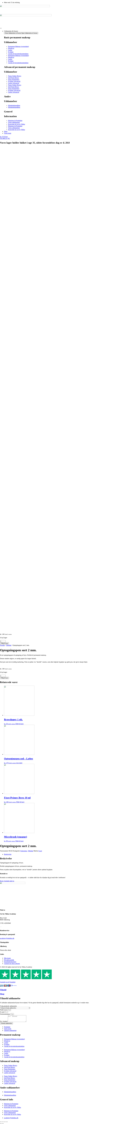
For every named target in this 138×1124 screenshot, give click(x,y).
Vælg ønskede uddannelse (8, 1006)
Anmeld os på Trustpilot (7, 982)
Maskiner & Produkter (15, 120)
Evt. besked (4, 1021)
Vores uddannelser (14, 122)
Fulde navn (4, 1010)
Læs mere (19, 763)
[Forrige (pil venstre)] (1, 1123)
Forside (2, 645)
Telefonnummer (5, 1014)
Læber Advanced (13, 83)
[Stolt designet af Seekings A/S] (1, 926)
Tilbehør (8, 645)
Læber (10, 50)
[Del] (3, 1121)
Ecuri (40, 851)
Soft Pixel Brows (13, 78)
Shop (2, 994)
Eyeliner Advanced (14, 81)
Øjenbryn (11, 48)
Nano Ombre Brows (14, 76)
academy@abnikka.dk (7, 938)
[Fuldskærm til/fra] (5, 1121)
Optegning (23, 851)
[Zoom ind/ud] (7, 1121)
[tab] (71, 854)
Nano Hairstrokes (13, 79)
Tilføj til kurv (4, 643)
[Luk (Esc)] (1, 1121)
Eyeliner (10, 52)
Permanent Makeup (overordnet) (18, 46)
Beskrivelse (7, 854)
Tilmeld (3, 990)
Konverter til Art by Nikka (16, 124)
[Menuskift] (1, 28)
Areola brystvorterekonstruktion (18, 54)
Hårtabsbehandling (14, 105)
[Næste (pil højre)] (3, 1123)
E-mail (2, 1012)
